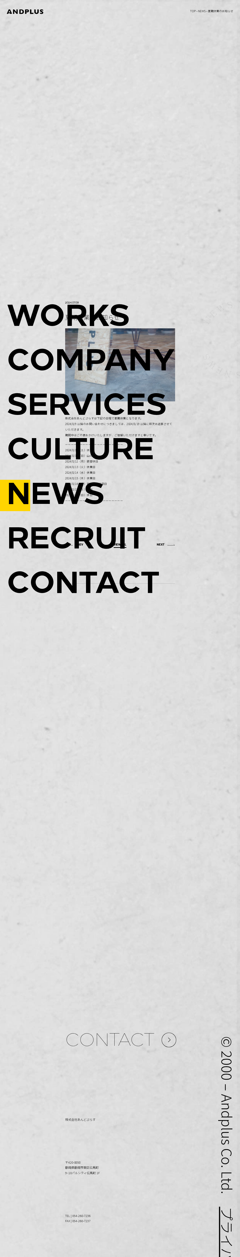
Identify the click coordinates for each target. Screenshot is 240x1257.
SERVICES (87, 407)
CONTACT (83, 585)
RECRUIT (76, 541)
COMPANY (91, 363)
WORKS (68, 318)
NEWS (56, 496)
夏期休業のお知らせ (220, 11)
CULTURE (80, 451)
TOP (193, 11)
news (202, 11)
